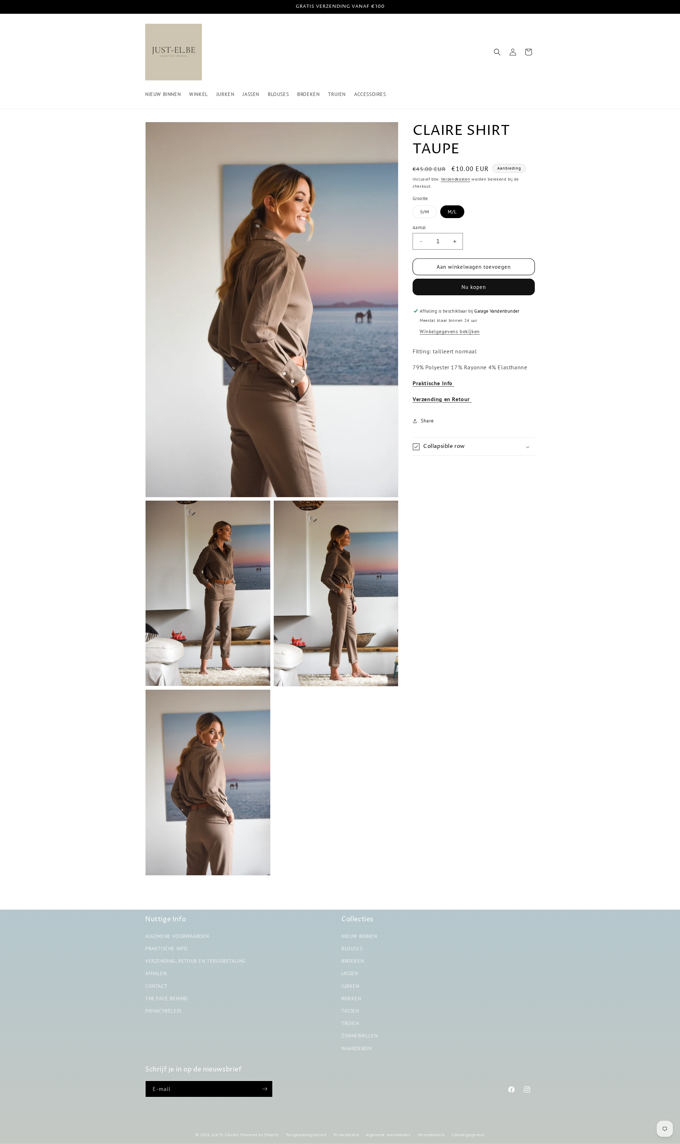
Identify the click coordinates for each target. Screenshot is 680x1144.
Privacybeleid (346, 1134)
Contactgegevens (468, 1134)
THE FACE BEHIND (166, 998)
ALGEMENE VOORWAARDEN (177, 936)
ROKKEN (351, 998)
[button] (497, 52)
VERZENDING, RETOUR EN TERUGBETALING (195, 961)
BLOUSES (351, 948)
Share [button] (427, 420)
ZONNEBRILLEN (359, 1035)
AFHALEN (155, 973)
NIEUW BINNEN (359, 936)
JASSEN (349, 973)
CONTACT (156, 986)
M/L (452, 212)
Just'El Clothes (225, 1134)
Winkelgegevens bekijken (450, 331)
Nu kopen (473, 287)
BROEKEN (352, 961)
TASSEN (350, 1011)
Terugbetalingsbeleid (306, 1134)
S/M (428, 213)
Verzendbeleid (431, 1134)
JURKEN (350, 986)
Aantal (419, 227)
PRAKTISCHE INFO (166, 948)
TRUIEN (350, 1023)
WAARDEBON (356, 1048)
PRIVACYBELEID (163, 1011)
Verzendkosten (455, 179)
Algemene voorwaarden (388, 1134)
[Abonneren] (264, 1089)
